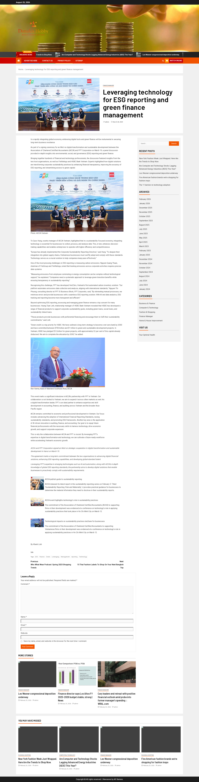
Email (23, 625)
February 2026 (145, 199)
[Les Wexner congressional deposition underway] (37, 674)
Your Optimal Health (147, 335)
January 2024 (144, 289)
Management (65, 557)
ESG (36, 557)
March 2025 (144, 246)
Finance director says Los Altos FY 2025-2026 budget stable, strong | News (75, 697)
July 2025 (143, 229)
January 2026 (144, 203)
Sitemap (79, 61)
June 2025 (143, 233)
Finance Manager (108, 85)
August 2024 (144, 276)
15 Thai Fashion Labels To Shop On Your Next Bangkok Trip (100, 564)
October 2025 (144, 216)
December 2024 (145, 259)
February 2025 (145, 250)
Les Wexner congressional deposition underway (132, 55)
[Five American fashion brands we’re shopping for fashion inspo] (161, 739)
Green (48, 557)
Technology (83, 557)
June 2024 (143, 285)
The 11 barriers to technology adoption (154, 185)
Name (24, 617)
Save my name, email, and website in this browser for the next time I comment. (55, 641)
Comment (25, 584)
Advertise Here (30, 61)
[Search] (163, 61)
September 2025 (146, 221)
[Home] (18, 60)
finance (42, 557)
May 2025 (143, 238)
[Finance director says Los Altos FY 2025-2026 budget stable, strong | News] (77, 674)
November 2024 (145, 263)
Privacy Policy (64, 61)
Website (24, 633)
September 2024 (146, 272)
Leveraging (55, 557)
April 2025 (143, 242)
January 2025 (144, 255)
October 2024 (144, 268)
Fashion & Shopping (147, 312)
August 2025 (144, 225)
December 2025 (145, 208)
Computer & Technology (148, 308)
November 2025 (145, 212)
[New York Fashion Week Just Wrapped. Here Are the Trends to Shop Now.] (38, 739)
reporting (74, 557)
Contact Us (47, 61)
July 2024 (143, 281)
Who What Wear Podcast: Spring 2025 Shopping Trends (51, 564)
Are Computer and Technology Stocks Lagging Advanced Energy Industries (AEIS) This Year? (68, 55)
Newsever (107, 779)
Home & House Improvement (150, 321)
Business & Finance (147, 303)
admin (107, 122)
